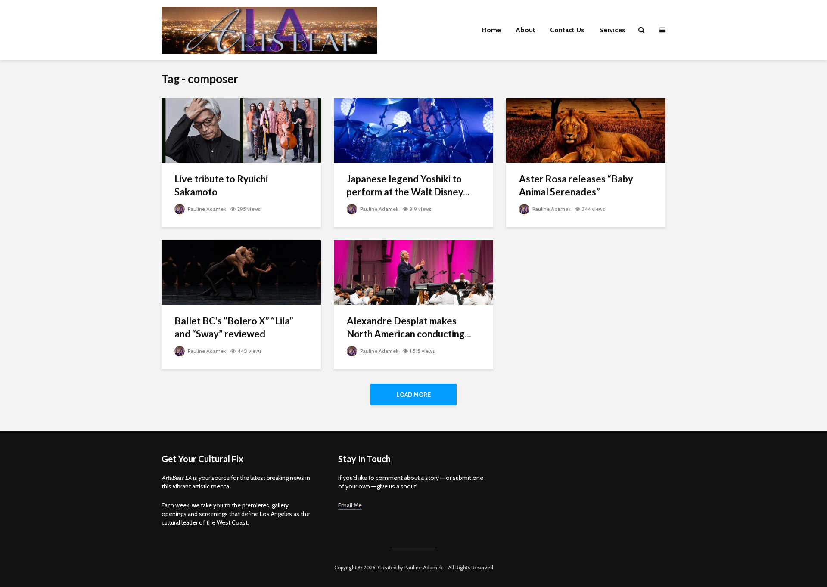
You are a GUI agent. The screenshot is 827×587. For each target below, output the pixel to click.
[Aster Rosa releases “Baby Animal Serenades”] (585, 130)
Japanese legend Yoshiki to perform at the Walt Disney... (408, 185)
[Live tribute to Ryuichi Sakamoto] (241, 130)
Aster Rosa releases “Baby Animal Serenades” (576, 185)
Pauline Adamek (206, 209)
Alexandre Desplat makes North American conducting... (409, 327)
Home (491, 30)
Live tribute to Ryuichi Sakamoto (221, 185)
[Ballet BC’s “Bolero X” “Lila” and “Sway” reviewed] (241, 272)
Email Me (350, 505)
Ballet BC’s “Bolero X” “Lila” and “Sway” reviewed (233, 327)
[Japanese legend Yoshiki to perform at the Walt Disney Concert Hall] (413, 130)
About (525, 30)
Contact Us (567, 30)
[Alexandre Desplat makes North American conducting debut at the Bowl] (413, 272)
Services (612, 30)
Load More (413, 395)
